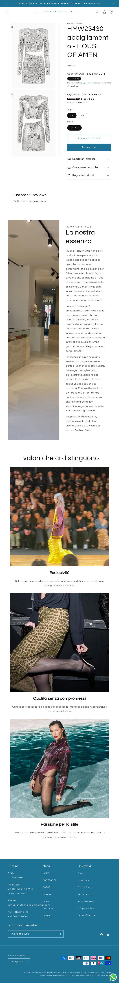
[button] (6, 12)
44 (82, 115)
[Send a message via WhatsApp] (113, 977)
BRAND (46, 901)
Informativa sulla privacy (100, 972)
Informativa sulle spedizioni (81, 975)
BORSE (46, 887)
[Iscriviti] (60, 934)
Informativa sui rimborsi (77, 972)
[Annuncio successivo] (113, 3)
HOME (46, 873)
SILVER (74, 128)
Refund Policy (85, 894)
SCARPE (47, 894)
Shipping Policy (86, 908)
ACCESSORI (49, 880)
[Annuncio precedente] (6, 3)
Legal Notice (84, 880)
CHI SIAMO (48, 908)
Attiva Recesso (86, 901)
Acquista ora (89, 147)
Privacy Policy (85, 887)
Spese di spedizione (92, 83)
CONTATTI (48, 915)
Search (81, 873)
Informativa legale (103, 975)
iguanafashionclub (39, 972)
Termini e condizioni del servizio (53, 975)
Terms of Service (86, 915)
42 (72, 115)
